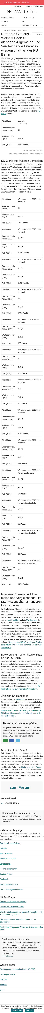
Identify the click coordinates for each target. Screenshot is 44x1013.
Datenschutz (38, 6)
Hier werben (17, 6)
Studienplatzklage (7, 974)
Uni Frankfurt (13, 620)
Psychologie (5, 864)
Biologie (3, 848)
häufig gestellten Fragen (31, 767)
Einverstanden (17, 1010)
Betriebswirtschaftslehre (10, 843)
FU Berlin (22, 30)
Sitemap (3, 985)
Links (2, 990)
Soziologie (4, 879)
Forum (4, 25)
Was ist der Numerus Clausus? (13, 902)
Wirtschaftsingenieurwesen (11, 889)
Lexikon (3, 979)
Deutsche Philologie (21, 710)
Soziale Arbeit (6, 874)
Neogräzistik (6, 710)
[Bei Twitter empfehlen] (18, 740)
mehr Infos (29, 1010)
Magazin (4, 21)
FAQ (23, 21)
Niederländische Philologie (21, 713)
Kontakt (28, 6)
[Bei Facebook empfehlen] (11, 740)
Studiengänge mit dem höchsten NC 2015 (17, 969)
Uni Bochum (31, 620)
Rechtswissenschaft (8, 869)
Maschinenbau (6, 853)
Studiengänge (7, 18)
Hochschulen (12, 30)
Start (4, 30)
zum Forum (20, 787)
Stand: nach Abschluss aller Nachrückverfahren (25, 154)
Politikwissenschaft (8, 859)
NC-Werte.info (22, 11)
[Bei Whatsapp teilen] (5, 740)
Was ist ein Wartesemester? (12, 907)
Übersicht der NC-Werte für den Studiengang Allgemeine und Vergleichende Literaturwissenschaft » (22, 645)
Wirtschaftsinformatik (9, 884)
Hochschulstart (29, 25)
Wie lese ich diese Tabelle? (33, 151)
